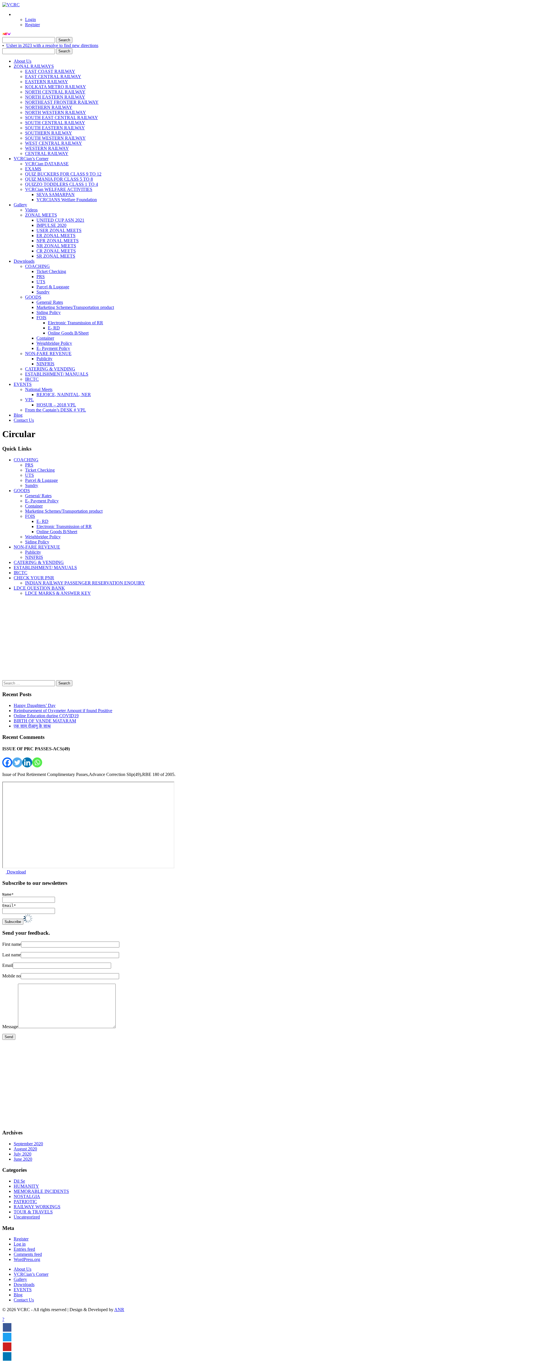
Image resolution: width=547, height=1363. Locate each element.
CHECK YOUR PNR (34, 577)
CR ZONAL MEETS (56, 250)
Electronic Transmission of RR (75, 322)
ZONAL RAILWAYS (34, 66)
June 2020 (23, 1159)
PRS (40, 276)
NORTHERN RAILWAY (48, 107)
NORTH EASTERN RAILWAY (55, 97)
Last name (11, 954)
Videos (31, 209)
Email (7, 965)
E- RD (54, 327)
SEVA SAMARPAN (55, 194)
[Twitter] (17, 762)
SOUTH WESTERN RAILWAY (55, 138)
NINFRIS (45, 363)
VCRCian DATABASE (47, 163)
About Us (22, 61)
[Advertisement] (173, 640)
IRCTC (32, 379)
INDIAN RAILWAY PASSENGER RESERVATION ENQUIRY (85, 582)
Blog (18, 415)
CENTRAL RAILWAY (46, 153)
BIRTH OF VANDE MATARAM (45, 720)
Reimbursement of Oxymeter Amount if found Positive (63, 710)
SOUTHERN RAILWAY (48, 133)
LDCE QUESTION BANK (39, 588)
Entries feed (24, 1249)
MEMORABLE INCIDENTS (41, 1191)
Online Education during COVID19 (46, 715)
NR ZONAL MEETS (56, 245)
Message (10, 1026)
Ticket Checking (51, 271)
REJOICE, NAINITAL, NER (63, 394)
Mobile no (11, 975)
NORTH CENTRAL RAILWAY (55, 91)
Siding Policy (48, 312)
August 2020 (25, 1148)
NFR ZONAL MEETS (57, 240)
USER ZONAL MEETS (58, 230)
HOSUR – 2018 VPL (56, 404)
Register (32, 24)
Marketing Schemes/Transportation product (75, 307)
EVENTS (23, 384)
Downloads (24, 261)
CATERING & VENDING (50, 368)
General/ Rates (49, 302)
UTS (40, 281)
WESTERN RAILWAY (47, 148)
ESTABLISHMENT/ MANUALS (56, 374)
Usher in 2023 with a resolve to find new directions (52, 45)
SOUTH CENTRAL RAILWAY (55, 122)
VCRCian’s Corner (31, 158)
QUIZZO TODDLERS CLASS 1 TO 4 (61, 184)
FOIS (41, 317)
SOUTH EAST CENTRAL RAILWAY (61, 117)
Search (64, 40)
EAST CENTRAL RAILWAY (53, 76)
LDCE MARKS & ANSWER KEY (58, 593)
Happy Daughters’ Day (35, 705)
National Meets (38, 389)
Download (16, 871)
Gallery (20, 204)
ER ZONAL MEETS (55, 235)
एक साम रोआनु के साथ (32, 726)
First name (11, 944)
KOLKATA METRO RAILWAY (55, 86)
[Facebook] (7, 762)
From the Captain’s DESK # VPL (55, 410)
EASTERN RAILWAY (46, 81)
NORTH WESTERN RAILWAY (55, 112)
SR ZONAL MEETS (55, 256)
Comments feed (28, 1254)
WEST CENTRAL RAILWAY (53, 143)
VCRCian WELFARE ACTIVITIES (58, 189)
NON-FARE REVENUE (48, 353)
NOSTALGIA (27, 1196)
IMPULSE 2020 (51, 225)
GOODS (33, 297)
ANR (119, 1309)
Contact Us (24, 420)
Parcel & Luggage (52, 286)
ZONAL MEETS (41, 215)
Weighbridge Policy (54, 343)
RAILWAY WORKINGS (37, 1206)
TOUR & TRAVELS (33, 1211)
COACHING (37, 266)
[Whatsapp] (37, 762)
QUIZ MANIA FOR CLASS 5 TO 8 (59, 179)
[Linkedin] (27, 762)
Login (30, 19)
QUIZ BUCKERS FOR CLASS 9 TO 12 (63, 174)
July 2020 (22, 1154)
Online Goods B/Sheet (68, 333)
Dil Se (19, 1181)
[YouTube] (7, 1346)
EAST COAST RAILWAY (50, 71)
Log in (20, 1244)
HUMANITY (26, 1186)
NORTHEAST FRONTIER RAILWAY (62, 102)
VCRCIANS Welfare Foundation (66, 199)
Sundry (43, 292)
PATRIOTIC (25, 1201)
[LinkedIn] (7, 1356)
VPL (29, 399)
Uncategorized (27, 1217)
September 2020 (28, 1143)
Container (45, 338)
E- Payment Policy (53, 348)
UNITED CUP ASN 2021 (60, 220)
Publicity (44, 358)
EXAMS (33, 168)
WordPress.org (27, 1259)
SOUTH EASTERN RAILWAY (55, 127)
